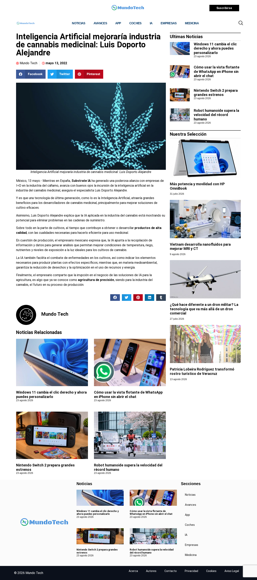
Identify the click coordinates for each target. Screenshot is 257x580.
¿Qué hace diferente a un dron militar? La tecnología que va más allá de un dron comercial (204, 308)
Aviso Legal (231, 571)
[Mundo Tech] (128, 8)
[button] (241, 23)
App (118, 23)
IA (151, 23)
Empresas (168, 23)
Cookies (211, 571)
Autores (151, 571)
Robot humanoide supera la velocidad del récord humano (216, 114)
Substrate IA (81, 181)
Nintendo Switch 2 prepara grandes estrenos (216, 92)
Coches (135, 23)
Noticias (78, 23)
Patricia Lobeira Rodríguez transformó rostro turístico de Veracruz (202, 371)
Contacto (170, 571)
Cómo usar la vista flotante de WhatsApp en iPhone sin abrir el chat (128, 394)
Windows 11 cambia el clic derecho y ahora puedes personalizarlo (51, 394)
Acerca (133, 571)
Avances (100, 23)
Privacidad (191, 571)
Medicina (192, 23)
